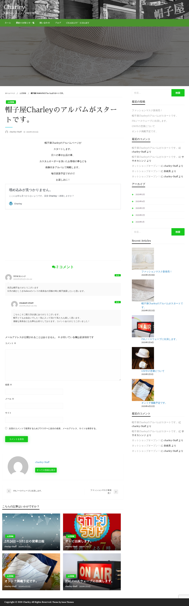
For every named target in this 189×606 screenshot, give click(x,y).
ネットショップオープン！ (146, 165)
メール (9, 398)
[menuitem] (7, 23)
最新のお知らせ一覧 (25, 23)
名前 (8, 384)
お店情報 (23, 93)
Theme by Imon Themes (63, 602)
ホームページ (10, 93)
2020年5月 (140, 194)
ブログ (58, 23)
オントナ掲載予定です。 (21, 581)
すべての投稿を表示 (46, 470)
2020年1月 (140, 222)
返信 (117, 275)
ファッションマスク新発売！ (147, 110)
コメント (10, 343)
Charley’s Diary (77, 23)
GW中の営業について (143, 126)
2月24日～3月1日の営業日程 (24, 541)
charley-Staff (16, 132)
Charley (14, 7)
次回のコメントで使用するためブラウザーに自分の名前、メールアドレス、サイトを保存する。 (53, 428)
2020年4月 (140, 201)
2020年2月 (140, 215)
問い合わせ (45, 23)
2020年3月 (140, 208)
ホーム (8, 23)
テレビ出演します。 (79, 541)
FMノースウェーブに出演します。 (89, 581)
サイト (8, 412)
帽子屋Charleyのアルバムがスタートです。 (155, 115)
